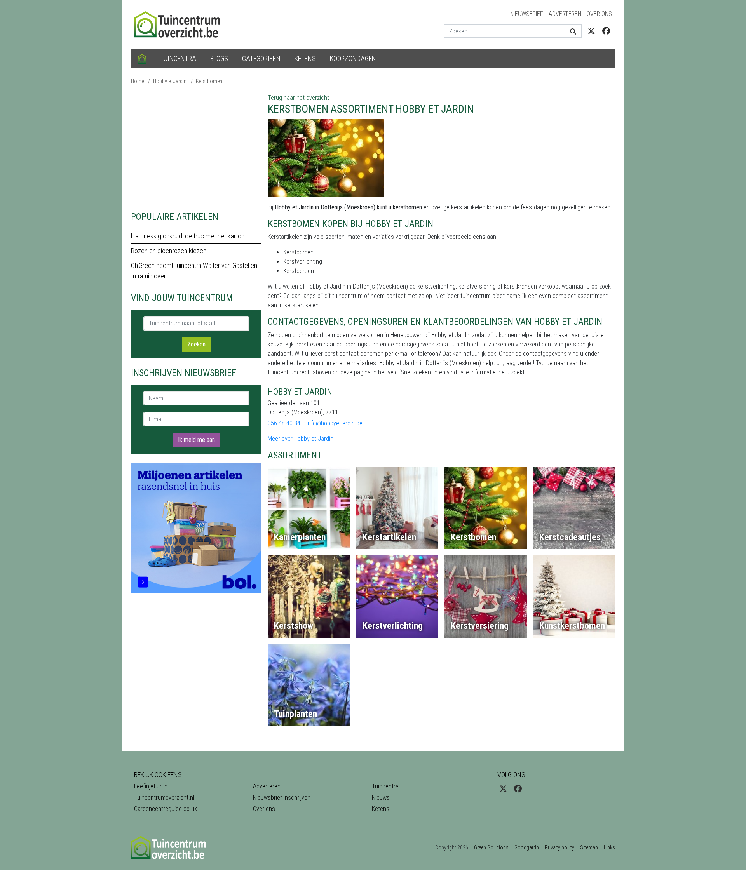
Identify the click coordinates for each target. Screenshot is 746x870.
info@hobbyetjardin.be (335, 423)
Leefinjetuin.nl (151, 786)
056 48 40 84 (284, 423)
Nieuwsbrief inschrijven (281, 797)
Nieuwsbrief (526, 13)
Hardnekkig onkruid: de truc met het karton (187, 236)
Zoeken (196, 344)
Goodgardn (526, 847)
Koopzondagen (353, 58)
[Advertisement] (196, 147)
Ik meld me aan (196, 440)
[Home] (142, 58)
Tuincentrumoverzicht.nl (164, 797)
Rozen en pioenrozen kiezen (168, 251)
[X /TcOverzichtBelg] (591, 31)
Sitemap (589, 847)
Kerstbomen (209, 81)
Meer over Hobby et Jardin (300, 438)
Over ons (599, 13)
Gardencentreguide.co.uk (165, 809)
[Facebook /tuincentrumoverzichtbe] (606, 31)
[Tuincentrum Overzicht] (180, 24)
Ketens (305, 58)
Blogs (219, 58)
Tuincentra (178, 58)
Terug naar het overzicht (298, 97)
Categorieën (261, 58)
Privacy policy (559, 847)
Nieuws (381, 797)
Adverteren (565, 13)
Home (137, 81)
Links (609, 847)
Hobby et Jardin (169, 81)
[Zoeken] (570, 31)
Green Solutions (491, 847)
